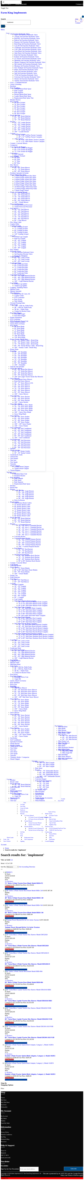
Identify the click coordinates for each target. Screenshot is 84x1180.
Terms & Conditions (6, 1134)
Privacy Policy (5, 1132)
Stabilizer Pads (52, 824)
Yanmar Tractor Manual (34, 824)
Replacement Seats (28, 837)
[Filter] (1, 869)
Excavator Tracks (53, 815)
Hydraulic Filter (24, 812)
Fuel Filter (22, 806)
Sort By (3, 867)
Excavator (3, 1104)
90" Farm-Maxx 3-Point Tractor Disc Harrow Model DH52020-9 (27, 964)
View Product (9, 887)
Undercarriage (48, 832)
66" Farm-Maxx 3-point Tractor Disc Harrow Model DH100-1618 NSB (29, 1037)
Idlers (50, 837)
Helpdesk (3, 1153)
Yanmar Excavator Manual (34, 823)
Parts (25, 802)
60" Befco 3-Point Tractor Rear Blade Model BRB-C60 (24, 912)
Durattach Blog (5, 1139)
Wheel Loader (10, 837)
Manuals (22, 813)
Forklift (63, 799)
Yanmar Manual (28, 821)
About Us (3, 1150)
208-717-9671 (6, 4)
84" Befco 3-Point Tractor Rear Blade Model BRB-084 (24, 982)
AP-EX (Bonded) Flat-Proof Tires (57, 828)
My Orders (4, 1118)
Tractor (8, 33)
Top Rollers (52, 839)
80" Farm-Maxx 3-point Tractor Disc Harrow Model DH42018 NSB (28, 1019)
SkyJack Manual (28, 826)
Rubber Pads (48, 817)
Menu (3, 29)
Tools (21, 834)
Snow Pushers (7, 841)
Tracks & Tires (52, 812)
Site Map (3, 1137)
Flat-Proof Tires (49, 826)
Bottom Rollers (53, 834)
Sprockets (51, 835)
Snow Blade (61, 800)
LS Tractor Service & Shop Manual (37, 819)
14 (9, 881)
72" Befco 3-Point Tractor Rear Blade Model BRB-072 (24, 883)
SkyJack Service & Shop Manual (36, 830)
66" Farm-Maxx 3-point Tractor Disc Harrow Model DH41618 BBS (28, 1001)
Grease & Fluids (24, 808)
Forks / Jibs (6, 839)
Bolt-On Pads (52, 819)
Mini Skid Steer (5, 1102)
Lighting (22, 841)
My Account (4, 1116)
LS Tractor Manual (29, 815)
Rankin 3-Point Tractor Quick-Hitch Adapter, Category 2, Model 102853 (30, 1074)
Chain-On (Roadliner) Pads (55, 821)
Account (3, 844)
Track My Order (5, 1123)
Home (7, 848)
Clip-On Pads (52, 823)
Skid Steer (9, 472)
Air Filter (22, 804)
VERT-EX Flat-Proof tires (55, 830)
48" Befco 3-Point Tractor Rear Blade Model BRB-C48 (24, 898)
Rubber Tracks (48, 813)
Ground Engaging (49, 841)
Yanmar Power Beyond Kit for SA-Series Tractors (22, 927)
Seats (21, 835)
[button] (10, 889)
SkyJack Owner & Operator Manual (37, 828)
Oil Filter (22, 832)
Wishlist (3, 1121)
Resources (3, 1141)
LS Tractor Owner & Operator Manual (37, 817)
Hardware (22, 810)
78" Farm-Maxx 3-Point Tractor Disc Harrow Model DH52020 (27, 946)
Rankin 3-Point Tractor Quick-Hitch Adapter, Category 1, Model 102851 (30, 1056)
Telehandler (34, 761)
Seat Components (28, 839)
